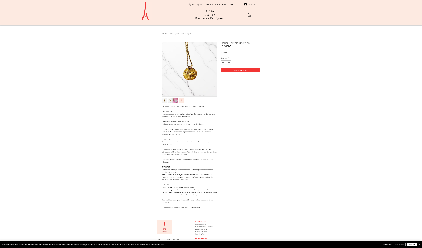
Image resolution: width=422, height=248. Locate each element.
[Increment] (229, 62)
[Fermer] (419, 244)
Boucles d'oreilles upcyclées (204, 226)
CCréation (210, 11)
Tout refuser (399, 244)
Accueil (164, 33)
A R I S (211, 14)
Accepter (412, 244)
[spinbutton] (226, 62)
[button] (249, 15)
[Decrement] (222, 62)
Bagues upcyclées (201, 229)
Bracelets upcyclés (201, 231)
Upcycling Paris (200, 234)
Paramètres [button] (387, 244)
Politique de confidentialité (155, 244)
